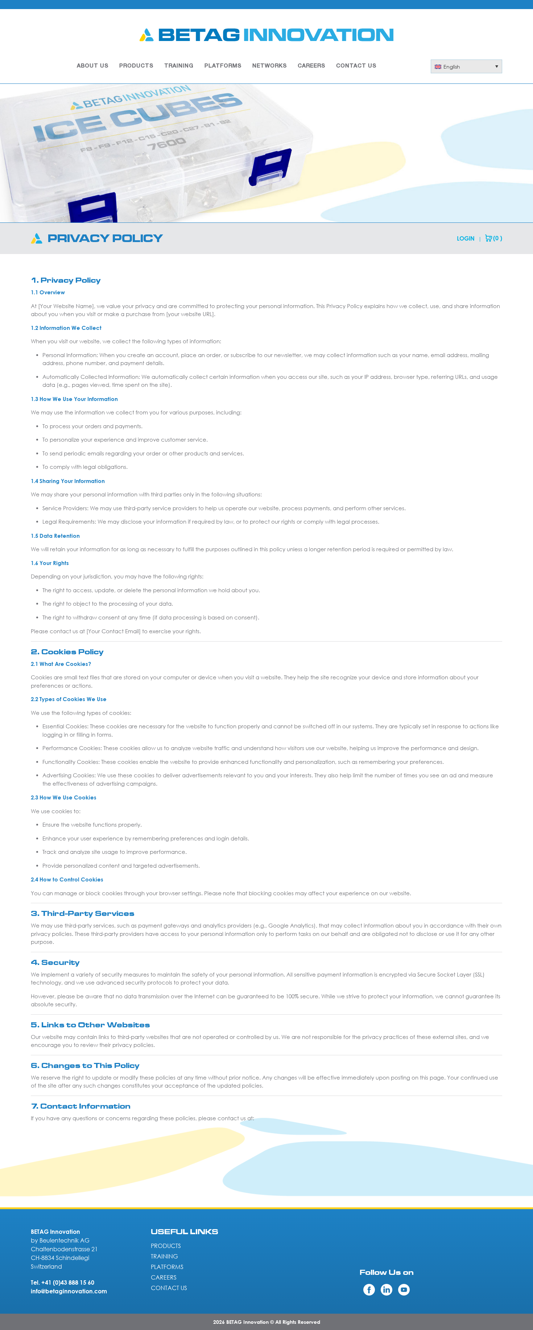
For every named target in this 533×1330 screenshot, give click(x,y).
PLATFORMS (222, 66)
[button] (466, 66)
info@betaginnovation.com (69, 1291)
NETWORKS (269, 66)
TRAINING (179, 66)
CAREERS (311, 66)
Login (466, 238)
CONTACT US (356, 66)
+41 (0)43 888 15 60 (67, 1282)
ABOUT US (92, 66)
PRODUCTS (136, 66)
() (497, 238)
